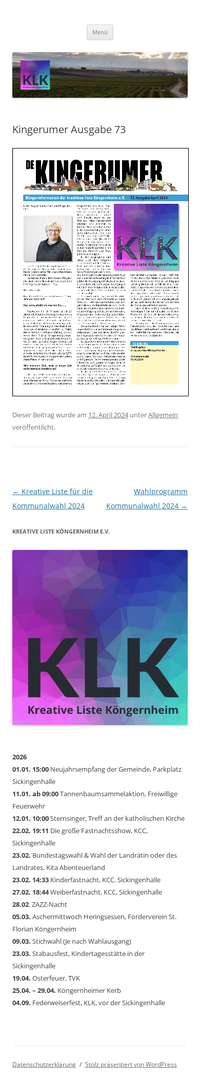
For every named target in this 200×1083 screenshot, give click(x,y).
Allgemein (163, 414)
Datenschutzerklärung (44, 1064)
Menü (100, 32)
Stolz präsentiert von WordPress (131, 1064)
